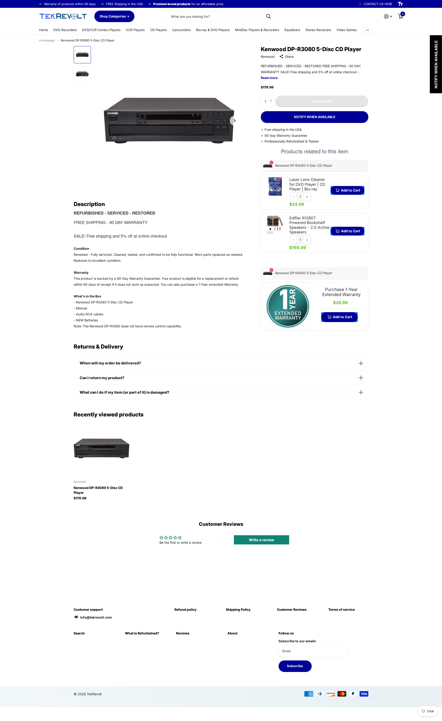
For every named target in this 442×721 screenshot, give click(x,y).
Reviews (182, 633)
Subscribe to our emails (297, 641)
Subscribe (295, 666)
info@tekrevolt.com (96, 617)
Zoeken (268, 16)
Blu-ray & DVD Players (213, 30)
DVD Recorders (65, 30)
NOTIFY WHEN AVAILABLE (314, 117)
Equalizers (292, 30)
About (232, 633)
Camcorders (181, 30)
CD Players (158, 30)
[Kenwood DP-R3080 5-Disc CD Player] (102, 448)
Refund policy (185, 609)
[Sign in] (388, 16)
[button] (272, 97)
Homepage (47, 40)
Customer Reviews (292, 609)
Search (79, 633)
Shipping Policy (238, 609)
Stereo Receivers (318, 30)
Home (43, 30)
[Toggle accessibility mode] (400, 4)
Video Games (347, 30)
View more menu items (367, 30)
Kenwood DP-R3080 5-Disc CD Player (98, 490)
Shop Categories (113, 16)
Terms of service (341, 609)
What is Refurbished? (142, 633)
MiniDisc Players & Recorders (257, 30)
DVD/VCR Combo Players (101, 30)
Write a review (261, 540)
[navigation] (82, 54)
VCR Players (135, 30)
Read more (269, 78)
